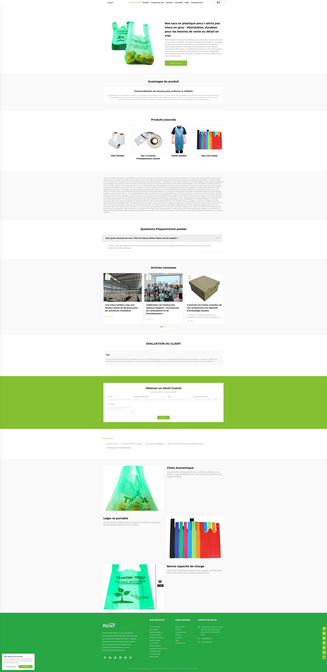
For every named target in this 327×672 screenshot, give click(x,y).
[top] (324, 657)
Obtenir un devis (176, 63)
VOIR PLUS (109, 316)
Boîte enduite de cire (156, 632)
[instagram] (120, 657)
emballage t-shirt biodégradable (118, 448)
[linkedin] (110, 657)
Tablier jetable (178, 155)
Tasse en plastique (155, 635)
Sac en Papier (154, 643)
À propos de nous (157, 2)
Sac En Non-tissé (155, 654)
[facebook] (105, 657)
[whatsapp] (130, 657)
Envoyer (163, 417)
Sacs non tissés (209, 155)
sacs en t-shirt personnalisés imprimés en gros (185, 444)
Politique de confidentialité (187, 668)
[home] (110, 2)
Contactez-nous (197, 2)
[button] (161, 326)
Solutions (169, 2)
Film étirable (117, 155)
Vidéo (187, 2)
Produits (145, 2)
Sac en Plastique (155, 627)
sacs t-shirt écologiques (155, 444)
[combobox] (138, 399)
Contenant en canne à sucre (158, 648)
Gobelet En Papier (155, 651)
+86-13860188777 (206, 638)
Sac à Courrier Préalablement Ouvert (148, 157)
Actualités (179, 2)
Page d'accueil (135, 2)
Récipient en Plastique (157, 637)
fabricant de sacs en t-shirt (132, 444)
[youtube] (115, 657)
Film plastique (154, 629)
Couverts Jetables (155, 646)
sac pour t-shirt (112, 444)
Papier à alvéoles (155, 640)
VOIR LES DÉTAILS (117, 139)
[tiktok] (125, 657)
